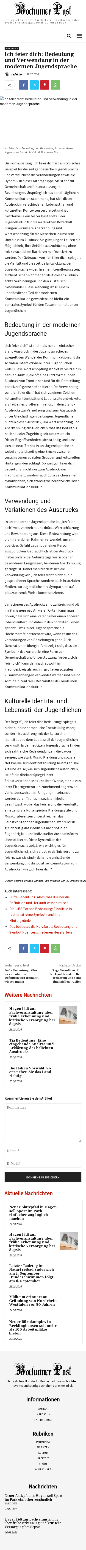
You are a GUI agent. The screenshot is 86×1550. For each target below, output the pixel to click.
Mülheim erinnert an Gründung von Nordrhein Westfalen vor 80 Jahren (33, 1301)
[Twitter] (34, 85)
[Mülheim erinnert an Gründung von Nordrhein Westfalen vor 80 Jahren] (69, 1303)
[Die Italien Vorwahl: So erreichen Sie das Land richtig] (68, 1074)
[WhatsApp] (55, 85)
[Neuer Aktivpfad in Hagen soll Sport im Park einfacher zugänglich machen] (69, 1214)
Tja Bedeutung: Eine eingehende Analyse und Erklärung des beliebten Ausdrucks (31, 1046)
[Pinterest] (44, 85)
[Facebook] (23, 85)
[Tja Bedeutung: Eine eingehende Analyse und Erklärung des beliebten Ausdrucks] (68, 1047)
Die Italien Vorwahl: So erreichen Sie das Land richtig (30, 1072)
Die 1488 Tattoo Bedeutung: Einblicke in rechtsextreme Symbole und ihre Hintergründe (40, 914)
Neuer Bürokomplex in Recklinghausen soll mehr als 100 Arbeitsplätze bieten (33, 1328)
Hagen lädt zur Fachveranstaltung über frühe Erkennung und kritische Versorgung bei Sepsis (32, 1016)
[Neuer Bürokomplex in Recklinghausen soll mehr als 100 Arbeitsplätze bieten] (69, 1328)
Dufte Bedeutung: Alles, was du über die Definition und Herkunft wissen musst (22, 976)
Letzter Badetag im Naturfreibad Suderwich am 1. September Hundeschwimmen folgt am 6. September (31, 1273)
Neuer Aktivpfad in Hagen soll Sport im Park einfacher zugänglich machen (33, 1213)
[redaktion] (8, 74)
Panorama (12, 48)
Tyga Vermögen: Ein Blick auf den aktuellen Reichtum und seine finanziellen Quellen (65, 976)
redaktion (17, 74)
